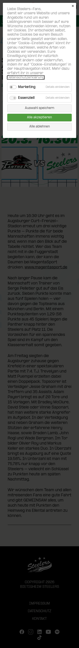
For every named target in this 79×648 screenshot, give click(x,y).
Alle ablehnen (39, 126)
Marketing (26, 87)
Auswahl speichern (39, 108)
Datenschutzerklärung (25, 77)
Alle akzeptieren (39, 117)
